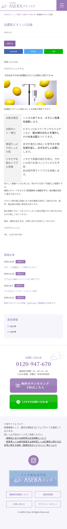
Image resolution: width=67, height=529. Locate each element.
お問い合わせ (19, 504)
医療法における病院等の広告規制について (26, 437)
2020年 (13, 331)
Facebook (13, 51)
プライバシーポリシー (48, 504)
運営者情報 (48, 494)
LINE (53, 51)
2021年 (13, 326)
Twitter (33, 51)
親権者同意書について (19, 494)
